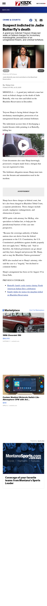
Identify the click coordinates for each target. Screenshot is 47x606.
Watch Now (40, 3)
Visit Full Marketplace (36, 310)
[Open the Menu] (4, 3)
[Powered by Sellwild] (41, 441)
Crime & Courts (12, 20)
